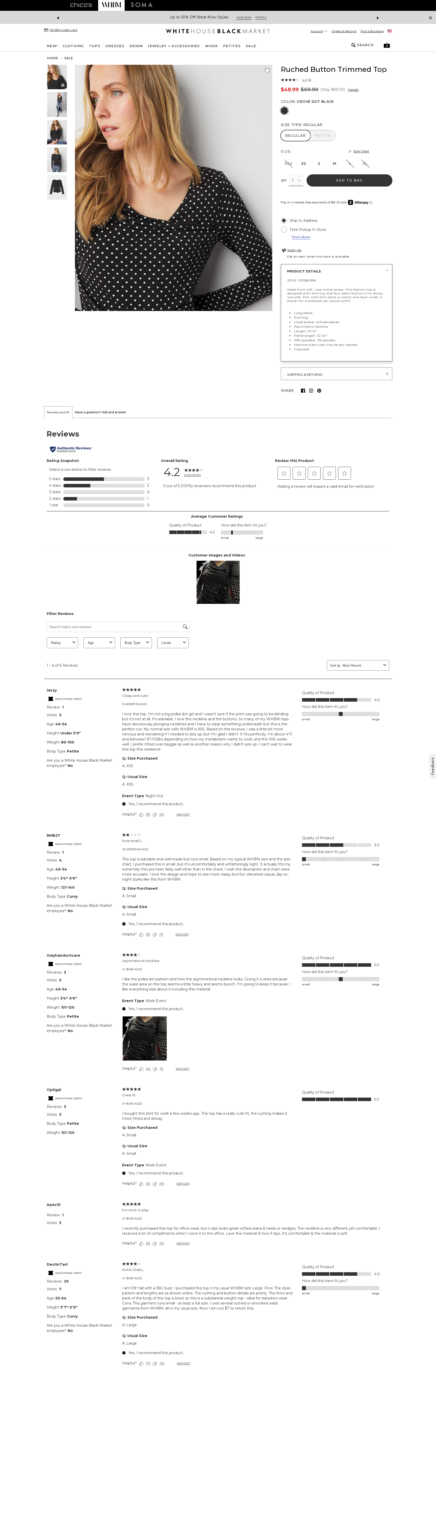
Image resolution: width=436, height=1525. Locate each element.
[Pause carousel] (430, 18)
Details (353, 90)
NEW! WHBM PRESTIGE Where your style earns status (205, 17)
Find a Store (301, 237)
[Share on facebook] (303, 391)
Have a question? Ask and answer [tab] (100, 412)
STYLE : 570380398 (301, 280)
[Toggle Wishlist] (267, 71)
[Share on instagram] (311, 391)
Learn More (273, 17)
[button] (387, 45)
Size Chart (361, 151)
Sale (68, 58)
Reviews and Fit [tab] (58, 412)
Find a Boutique (372, 31)
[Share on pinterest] (319, 391)
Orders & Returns (344, 31)
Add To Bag (349, 180)
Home (52, 58)
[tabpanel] (218, 899)
